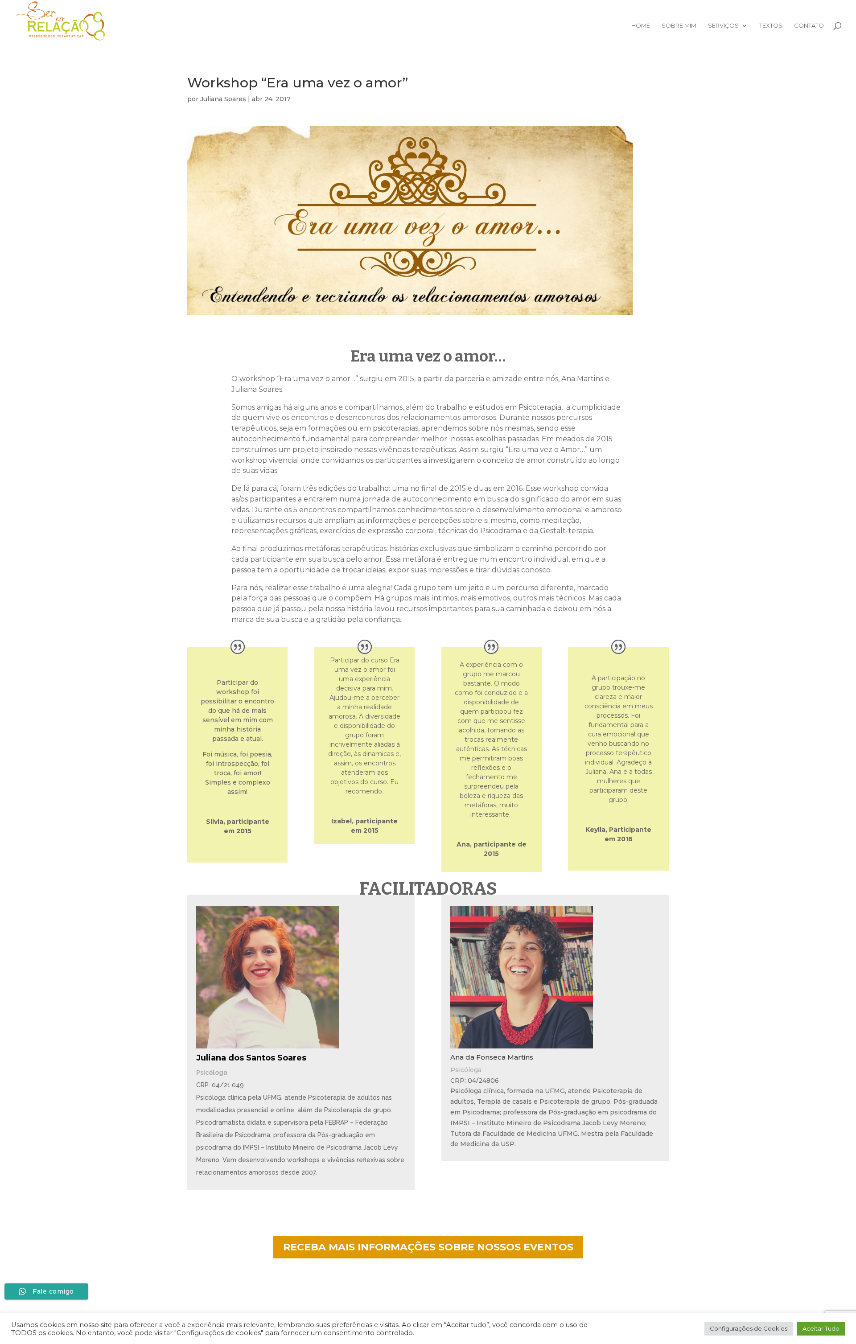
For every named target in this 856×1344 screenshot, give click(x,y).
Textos (770, 25)
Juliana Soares (223, 99)
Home (640, 25)
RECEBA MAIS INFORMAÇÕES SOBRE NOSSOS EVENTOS (428, 1247)
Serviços (723, 25)
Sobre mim (679, 25)
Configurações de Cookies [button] (748, 1328)
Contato (809, 25)
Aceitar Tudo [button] (821, 1328)
